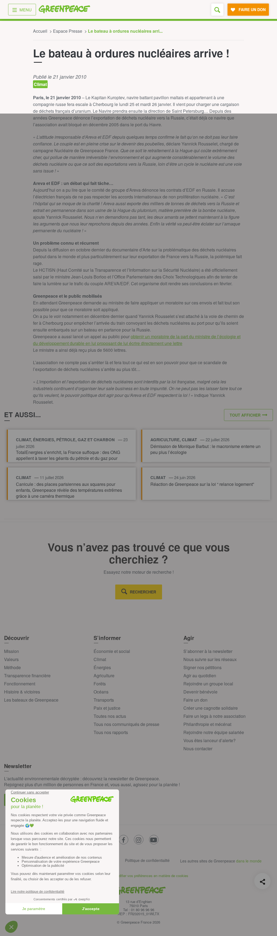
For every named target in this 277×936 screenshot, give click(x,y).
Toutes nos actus (110, 716)
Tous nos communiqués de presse (126, 724)
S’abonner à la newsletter (207, 651)
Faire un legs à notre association (214, 716)
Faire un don (195, 700)
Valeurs (11, 659)
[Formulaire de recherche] (217, 10)
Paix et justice (107, 708)
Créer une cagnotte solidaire (210, 708)
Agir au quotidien (199, 675)
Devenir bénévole (200, 692)
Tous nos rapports (111, 732)
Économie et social (112, 651)
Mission (11, 651)
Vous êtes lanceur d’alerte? (209, 740)
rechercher (143, 592)
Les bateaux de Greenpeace (31, 700)
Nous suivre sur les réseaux (210, 659)
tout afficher (245, 415)
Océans (101, 692)
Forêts (100, 684)
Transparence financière (27, 675)
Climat (100, 659)
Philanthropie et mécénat (207, 724)
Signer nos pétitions (202, 667)
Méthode (12, 667)
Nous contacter (197, 748)
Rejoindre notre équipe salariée (213, 732)
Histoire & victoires (22, 692)
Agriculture (104, 675)
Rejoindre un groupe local (208, 684)
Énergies (102, 667)
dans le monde (249, 861)
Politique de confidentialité (147, 860)
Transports (104, 700)
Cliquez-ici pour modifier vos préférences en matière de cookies (138, 875)
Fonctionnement (19, 684)
